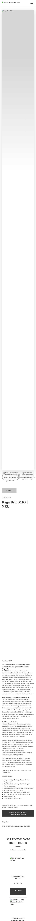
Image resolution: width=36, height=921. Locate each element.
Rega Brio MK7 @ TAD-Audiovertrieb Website (18, 813)
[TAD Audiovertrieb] (11, 3)
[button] (31, 3)
